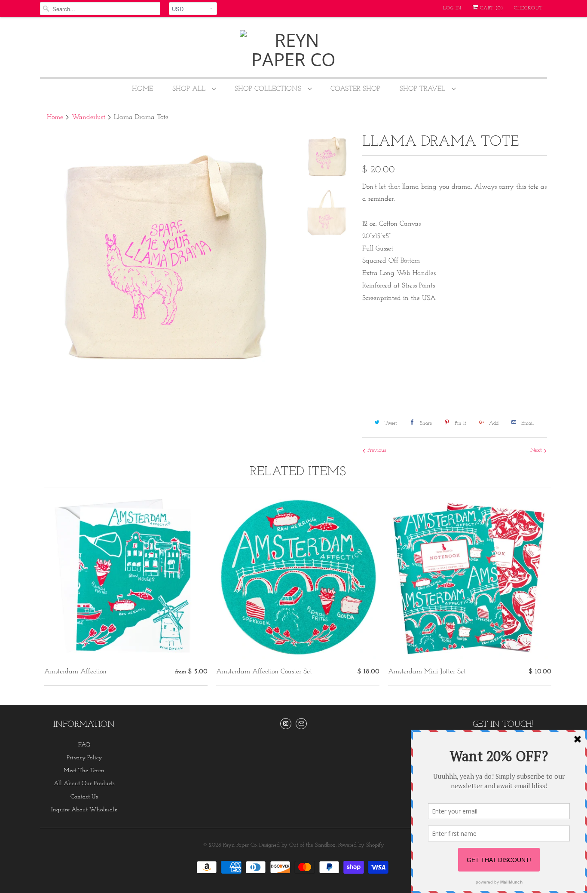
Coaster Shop (355, 89)
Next (537, 450)
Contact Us (84, 797)
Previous (376, 450)
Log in (452, 8)
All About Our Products (84, 783)
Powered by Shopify (361, 845)
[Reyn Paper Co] (293, 49)
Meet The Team (84, 771)
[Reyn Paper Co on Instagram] (285, 723)
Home (142, 89)
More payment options (502, 379)
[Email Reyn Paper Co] (301, 723)
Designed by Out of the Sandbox (297, 845)
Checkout (528, 8)
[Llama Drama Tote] (165, 258)
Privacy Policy (84, 758)
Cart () (490, 8)
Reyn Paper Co (240, 845)
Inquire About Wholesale (84, 810)
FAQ (84, 745)
